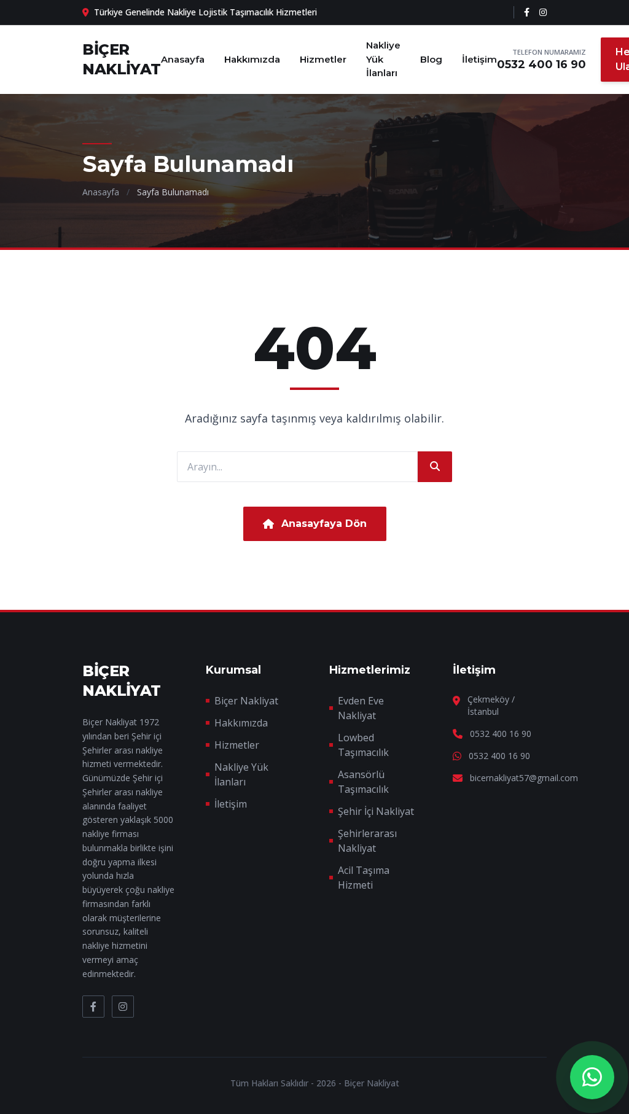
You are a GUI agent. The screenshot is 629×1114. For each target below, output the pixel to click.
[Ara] (435, 466)
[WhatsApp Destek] (592, 1077)
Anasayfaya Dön (324, 523)
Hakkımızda (252, 59)
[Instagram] (543, 12)
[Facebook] (526, 12)
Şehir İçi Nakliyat (376, 811)
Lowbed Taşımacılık (363, 745)
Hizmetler (323, 59)
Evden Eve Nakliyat (361, 708)
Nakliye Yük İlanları (383, 59)
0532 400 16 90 (541, 64)
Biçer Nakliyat (246, 700)
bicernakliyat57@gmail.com (524, 778)
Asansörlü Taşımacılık (363, 782)
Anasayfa (183, 59)
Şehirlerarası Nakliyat (367, 841)
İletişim (479, 59)
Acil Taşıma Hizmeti (363, 877)
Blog (431, 59)
